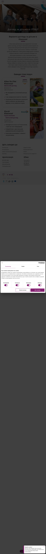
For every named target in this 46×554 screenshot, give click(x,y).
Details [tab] (23, 266)
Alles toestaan (37, 290)
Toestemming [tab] (8, 266)
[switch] (17, 285)
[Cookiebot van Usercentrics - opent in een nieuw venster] (39, 263)
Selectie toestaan (22, 290)
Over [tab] (38, 266)
